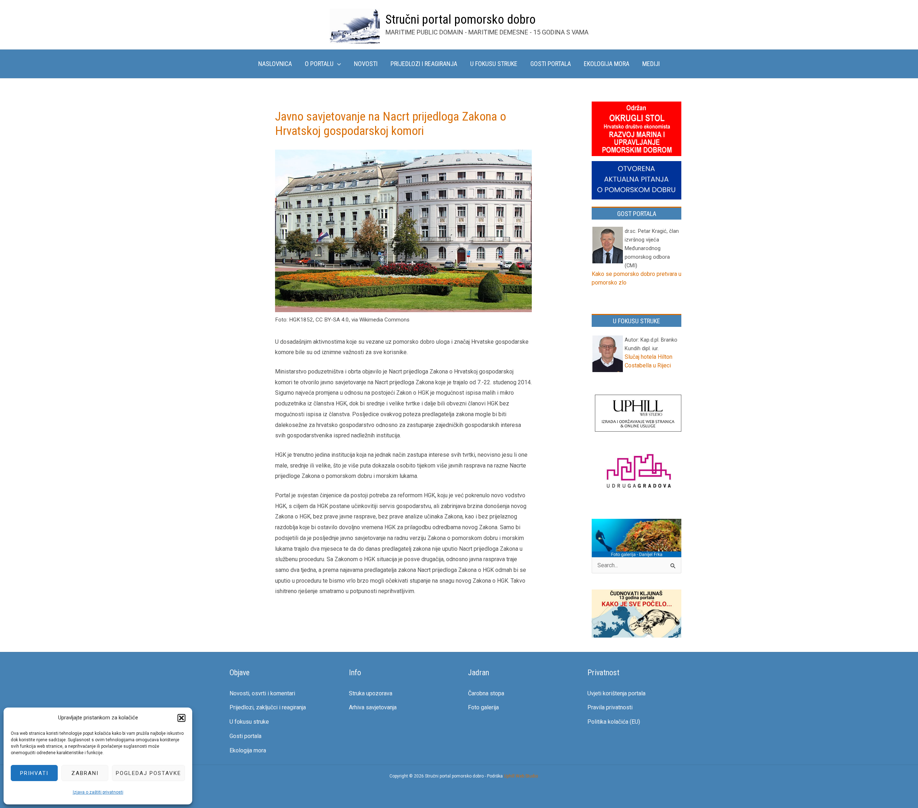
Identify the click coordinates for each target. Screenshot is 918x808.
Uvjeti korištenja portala (616, 693)
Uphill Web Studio (521, 776)
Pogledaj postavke (148, 773)
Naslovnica (275, 63)
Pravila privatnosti (610, 707)
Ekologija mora (606, 63)
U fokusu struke (493, 63)
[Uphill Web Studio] (638, 413)
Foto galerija (483, 707)
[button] (181, 718)
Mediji (651, 63)
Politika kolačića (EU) (613, 721)
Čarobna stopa (486, 693)
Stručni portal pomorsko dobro (460, 19)
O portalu (319, 63)
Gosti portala (550, 63)
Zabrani (85, 773)
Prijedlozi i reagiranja (424, 63)
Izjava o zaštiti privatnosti (98, 792)
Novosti (366, 63)
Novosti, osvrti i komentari (262, 693)
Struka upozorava (370, 693)
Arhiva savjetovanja (373, 707)
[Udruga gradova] (638, 472)
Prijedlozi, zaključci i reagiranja (268, 707)
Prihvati (34, 773)
